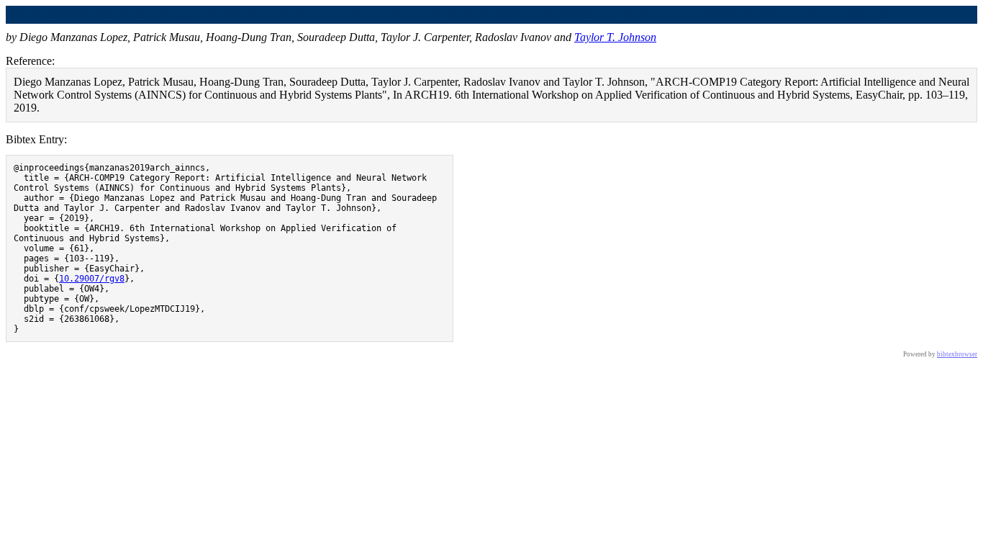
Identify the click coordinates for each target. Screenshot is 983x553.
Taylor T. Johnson (615, 37)
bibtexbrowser (957, 354)
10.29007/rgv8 (91, 279)
